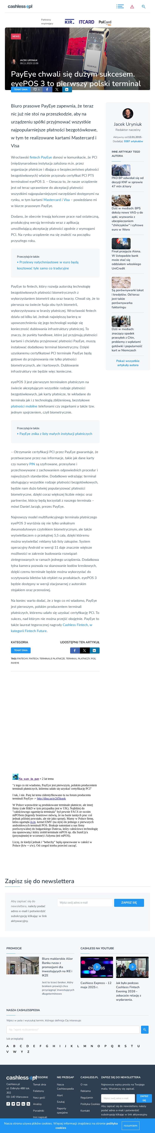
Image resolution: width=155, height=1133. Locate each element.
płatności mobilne (24, 406)
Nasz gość (39, 1097)
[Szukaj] (144, 7)
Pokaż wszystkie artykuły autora (128, 363)
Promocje (14, 948)
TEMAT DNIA (21, 89)
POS (93, 658)
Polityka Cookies (90, 1104)
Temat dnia (39, 1084)
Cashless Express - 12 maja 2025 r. (96, 985)
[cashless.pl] (20, 7)
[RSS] (28, 1104)
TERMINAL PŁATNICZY (78, 658)
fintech (35, 157)
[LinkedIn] (23, 1104)
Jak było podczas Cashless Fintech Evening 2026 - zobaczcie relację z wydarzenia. (128, 991)
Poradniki (38, 1111)
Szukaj (60, 1102)
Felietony (38, 1091)
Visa (15, 146)
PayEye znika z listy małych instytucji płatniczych (54, 434)
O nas (84, 1084)
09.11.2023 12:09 (29, 63)
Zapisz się (144, 1098)
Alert (60, 1095)
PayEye (48, 106)
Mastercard (82, 138)
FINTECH (33, 658)
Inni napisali (40, 1117)
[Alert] (133, 7)
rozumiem (130, 1126)
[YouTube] (18, 1104)
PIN (32, 464)
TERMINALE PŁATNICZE (52, 658)
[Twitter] (13, 1104)
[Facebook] (8, 1104)
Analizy (37, 1104)
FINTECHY (22, 658)
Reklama (86, 1091)
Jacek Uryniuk (28, 60)
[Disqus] (55, 718)
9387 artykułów (133, 141)
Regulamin (87, 1097)
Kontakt (85, 1111)
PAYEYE (15, 663)
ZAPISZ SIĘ (129, 902)
